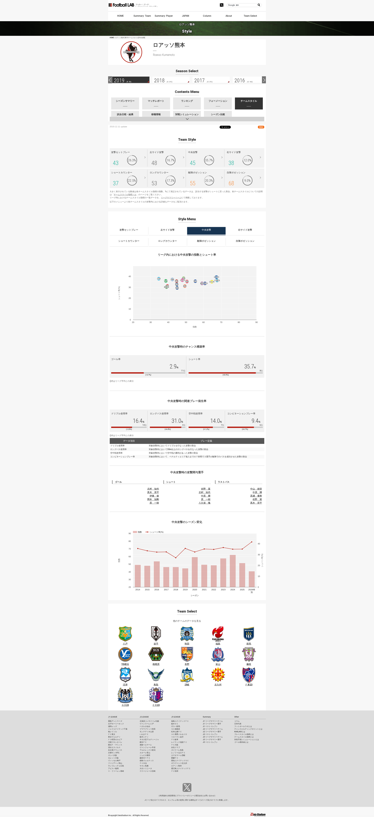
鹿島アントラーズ (115, 721)
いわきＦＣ (144, 734)
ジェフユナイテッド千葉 (117, 729)
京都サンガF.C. (114, 753)
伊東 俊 (154, 495)
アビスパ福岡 (113, 768)
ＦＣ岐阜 (174, 740)
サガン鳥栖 (144, 766)
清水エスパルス (114, 747)
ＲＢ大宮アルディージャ (149, 740)
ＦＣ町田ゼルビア (115, 740)
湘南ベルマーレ (146, 745)
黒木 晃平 (153, 492)
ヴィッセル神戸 (114, 761)
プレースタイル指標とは (244, 734)
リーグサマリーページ (171, 197)
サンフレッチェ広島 (116, 766)
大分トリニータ (146, 768)
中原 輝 (205, 495)
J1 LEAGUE (112, 717)
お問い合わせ (209, 796)
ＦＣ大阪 (174, 745)
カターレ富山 (145, 753)
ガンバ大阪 (112, 755)
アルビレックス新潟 (147, 750)
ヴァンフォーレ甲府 (147, 747)
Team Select (250, 15)
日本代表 (237, 724)
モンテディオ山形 (147, 732)
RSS (261, 127)
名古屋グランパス (115, 750)
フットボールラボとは (243, 726)
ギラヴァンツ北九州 (179, 763)
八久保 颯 (204, 502)
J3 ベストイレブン (210, 742)
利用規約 (163, 796)
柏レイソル (112, 732)
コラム (237, 721)
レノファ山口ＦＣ (178, 753)
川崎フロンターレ (115, 742)
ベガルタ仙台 (145, 726)
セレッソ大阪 (113, 758)
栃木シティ (144, 737)
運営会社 (198, 796)
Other (236, 717)
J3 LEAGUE (175, 717)
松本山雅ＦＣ (176, 732)
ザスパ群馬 (175, 726)
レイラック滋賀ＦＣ (179, 742)
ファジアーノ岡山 (115, 763)
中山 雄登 (256, 488)
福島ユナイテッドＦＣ (180, 721)
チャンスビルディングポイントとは (248, 729)
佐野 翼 (205, 488)
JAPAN (185, 15)
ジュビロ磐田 (145, 755)
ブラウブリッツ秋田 (147, 729)
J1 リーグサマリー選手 (212, 724)
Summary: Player (164, 15)
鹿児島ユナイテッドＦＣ (181, 768)
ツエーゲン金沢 (177, 737)
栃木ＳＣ (174, 724)
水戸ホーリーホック (116, 724)
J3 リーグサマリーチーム (213, 737)
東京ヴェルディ (114, 737)
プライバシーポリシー (185, 796)
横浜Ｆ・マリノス (115, 745)
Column (207, 15)
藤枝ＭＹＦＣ (145, 758)
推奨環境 (171, 796)
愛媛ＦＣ (174, 758)
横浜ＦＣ (143, 742)
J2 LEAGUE (144, 717)
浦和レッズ (112, 726)
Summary (207, 717)
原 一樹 (154, 502)
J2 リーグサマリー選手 (212, 732)
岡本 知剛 (153, 499)
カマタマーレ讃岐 (178, 755)
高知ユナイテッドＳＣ (180, 761)
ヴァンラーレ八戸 (147, 724)
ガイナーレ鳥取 (177, 750)
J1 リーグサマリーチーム (213, 721)
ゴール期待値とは (241, 742)
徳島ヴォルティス (147, 761)
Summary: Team (142, 15)
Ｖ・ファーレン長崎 (116, 771)
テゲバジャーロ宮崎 (147, 771)
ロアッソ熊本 (176, 766)
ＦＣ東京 (111, 734)
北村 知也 (153, 488)
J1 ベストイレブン (210, 726)
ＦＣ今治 (143, 763)
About (229, 15)
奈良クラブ (175, 747)
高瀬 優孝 (256, 495)
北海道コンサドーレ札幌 (149, 721)
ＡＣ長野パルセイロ (179, 734)
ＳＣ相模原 (175, 729)
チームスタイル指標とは (125, 194)
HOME (120, 15)
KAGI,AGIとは (239, 732)
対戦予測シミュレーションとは (246, 740)
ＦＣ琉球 (174, 771)
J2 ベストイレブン (210, 734)
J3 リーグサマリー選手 (212, 740)
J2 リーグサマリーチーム (213, 729)
